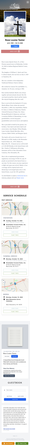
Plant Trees (15, 235)
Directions (15, 232)
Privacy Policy (11, 440)
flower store (20, 178)
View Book (7, 356)
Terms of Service (19, 440)
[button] (15, 207)
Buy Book (14, 356)
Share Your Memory (9, 375)
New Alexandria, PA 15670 (14, 304)
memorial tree (21, 176)
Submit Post (15, 399)
